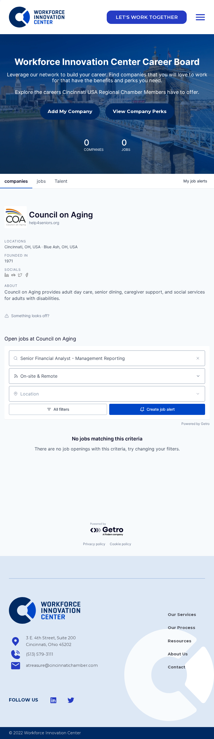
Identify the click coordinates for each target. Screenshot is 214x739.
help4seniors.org (44, 222)
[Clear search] (198, 358)
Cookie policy (120, 544)
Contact (176, 667)
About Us (178, 654)
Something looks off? (30, 315)
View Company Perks (140, 111)
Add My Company (70, 111)
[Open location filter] (198, 394)
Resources (179, 640)
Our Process (181, 627)
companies (16, 181)
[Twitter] (70, 700)
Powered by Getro (195, 424)
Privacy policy (94, 544)
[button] (147, 17)
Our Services (182, 614)
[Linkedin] (53, 700)
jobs (41, 181)
